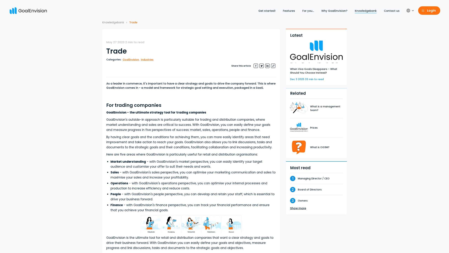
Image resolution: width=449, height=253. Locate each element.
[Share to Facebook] (256, 66)
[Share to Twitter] (261, 66)
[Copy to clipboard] (273, 66)
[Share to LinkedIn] (267, 66)
